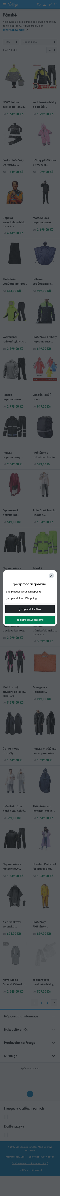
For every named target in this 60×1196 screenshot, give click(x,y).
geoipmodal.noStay (30, 609)
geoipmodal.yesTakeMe (30, 619)
